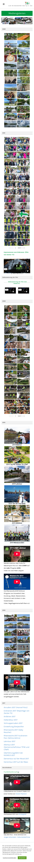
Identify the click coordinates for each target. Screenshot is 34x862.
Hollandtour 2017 (10, 720)
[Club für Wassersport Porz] (20, 4)
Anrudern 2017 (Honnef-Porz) (15, 707)
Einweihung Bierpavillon (14, 726)
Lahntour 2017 (9, 741)
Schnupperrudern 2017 (13, 723)
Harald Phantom (21, 794)
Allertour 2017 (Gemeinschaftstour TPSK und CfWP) (16, 747)
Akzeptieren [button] (22, 857)
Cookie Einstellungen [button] (9, 858)
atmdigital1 (22, 814)
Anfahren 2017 (9, 716)
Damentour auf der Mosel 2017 (16, 759)
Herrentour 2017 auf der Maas (16, 762)
